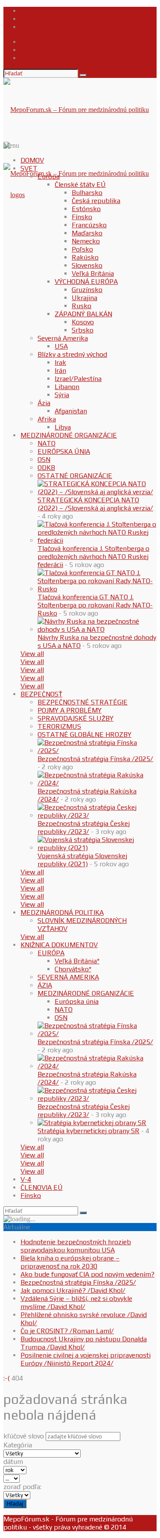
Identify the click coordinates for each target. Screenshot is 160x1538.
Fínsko (82, 217)
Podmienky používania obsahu (66, 27)
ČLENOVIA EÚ (41, 1187)
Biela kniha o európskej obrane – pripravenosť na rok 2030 (69, 1262)
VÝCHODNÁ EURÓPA (86, 282)
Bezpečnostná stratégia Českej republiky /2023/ (84, 827)
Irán (60, 371)
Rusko (81, 306)
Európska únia (77, 1001)
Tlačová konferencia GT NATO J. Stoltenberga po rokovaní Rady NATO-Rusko (95, 605)
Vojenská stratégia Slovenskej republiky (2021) (82, 860)
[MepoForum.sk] (14, 194)
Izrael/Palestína (78, 379)
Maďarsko (87, 233)
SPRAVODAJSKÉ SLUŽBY (75, 718)
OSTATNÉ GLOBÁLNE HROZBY (84, 734)
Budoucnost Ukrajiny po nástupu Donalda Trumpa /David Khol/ (83, 1343)
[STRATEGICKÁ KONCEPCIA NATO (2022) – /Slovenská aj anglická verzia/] (97, 492)
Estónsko (86, 209)
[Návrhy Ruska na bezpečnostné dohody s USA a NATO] (97, 629)
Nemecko (86, 241)
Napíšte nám (39, 19)
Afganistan (71, 411)
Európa (49, 176)
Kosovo (83, 322)
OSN (44, 459)
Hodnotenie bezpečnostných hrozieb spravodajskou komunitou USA (75, 1246)
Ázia (44, 403)
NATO (46, 443)
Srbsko (82, 330)
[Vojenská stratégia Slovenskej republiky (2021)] (97, 848)
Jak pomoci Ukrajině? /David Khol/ (72, 1290)
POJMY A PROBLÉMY (70, 710)
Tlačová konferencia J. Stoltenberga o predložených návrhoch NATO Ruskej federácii (93, 556)
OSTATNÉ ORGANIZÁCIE (75, 476)
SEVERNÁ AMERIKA (68, 977)
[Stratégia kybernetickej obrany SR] (92, 1123)
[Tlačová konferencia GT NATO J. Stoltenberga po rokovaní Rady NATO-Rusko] (97, 589)
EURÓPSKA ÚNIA (64, 451)
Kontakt (32, 11)
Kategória (17, 1445)
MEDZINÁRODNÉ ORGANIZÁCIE (68, 435)
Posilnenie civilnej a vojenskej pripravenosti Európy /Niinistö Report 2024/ (85, 1359)
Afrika (47, 419)
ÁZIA (45, 985)
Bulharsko (87, 193)
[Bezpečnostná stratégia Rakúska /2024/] (97, 783)
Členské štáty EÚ (80, 184)
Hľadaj (15, 1504)
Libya (63, 427)
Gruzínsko (87, 290)
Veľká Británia (93, 273)
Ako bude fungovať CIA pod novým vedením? (87, 1274)
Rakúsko (85, 257)
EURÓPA (51, 953)
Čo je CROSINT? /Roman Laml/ (67, 1331)
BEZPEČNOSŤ (41, 694)
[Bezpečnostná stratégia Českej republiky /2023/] (97, 815)
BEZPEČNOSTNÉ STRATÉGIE (83, 702)
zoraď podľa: (22, 1487)
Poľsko (82, 249)
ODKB (46, 468)
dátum (13, 1462)
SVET (29, 168)
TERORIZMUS (59, 726)
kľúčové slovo (23, 1436)
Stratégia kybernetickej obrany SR (89, 1131)
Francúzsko (89, 225)
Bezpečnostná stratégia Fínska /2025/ (95, 759)
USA (61, 346)
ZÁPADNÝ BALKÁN (83, 314)
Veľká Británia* (77, 961)
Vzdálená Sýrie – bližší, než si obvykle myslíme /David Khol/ (76, 1303)
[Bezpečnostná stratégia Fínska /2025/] (97, 751)
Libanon (67, 387)
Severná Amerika (63, 338)
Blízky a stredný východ (72, 354)
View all (32, 654)
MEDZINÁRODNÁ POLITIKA (62, 912)
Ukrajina (84, 298)
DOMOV (32, 160)
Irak (60, 362)
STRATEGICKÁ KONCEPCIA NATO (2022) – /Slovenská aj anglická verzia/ (95, 504)
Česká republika (96, 201)
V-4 (25, 1179)
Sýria (62, 395)
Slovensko (87, 265)
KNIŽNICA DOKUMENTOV (59, 945)
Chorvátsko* (73, 969)
